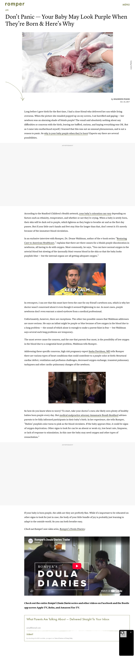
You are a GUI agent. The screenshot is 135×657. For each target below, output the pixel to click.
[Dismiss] (131, 632)
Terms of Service (59, 638)
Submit (29, 634)
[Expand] (122, 632)
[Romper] (14, 5)
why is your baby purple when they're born (66, 133)
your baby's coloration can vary (95, 213)
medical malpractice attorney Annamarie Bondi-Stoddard (88, 415)
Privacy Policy (69, 638)
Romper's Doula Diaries (72, 528)
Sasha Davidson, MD (99, 351)
